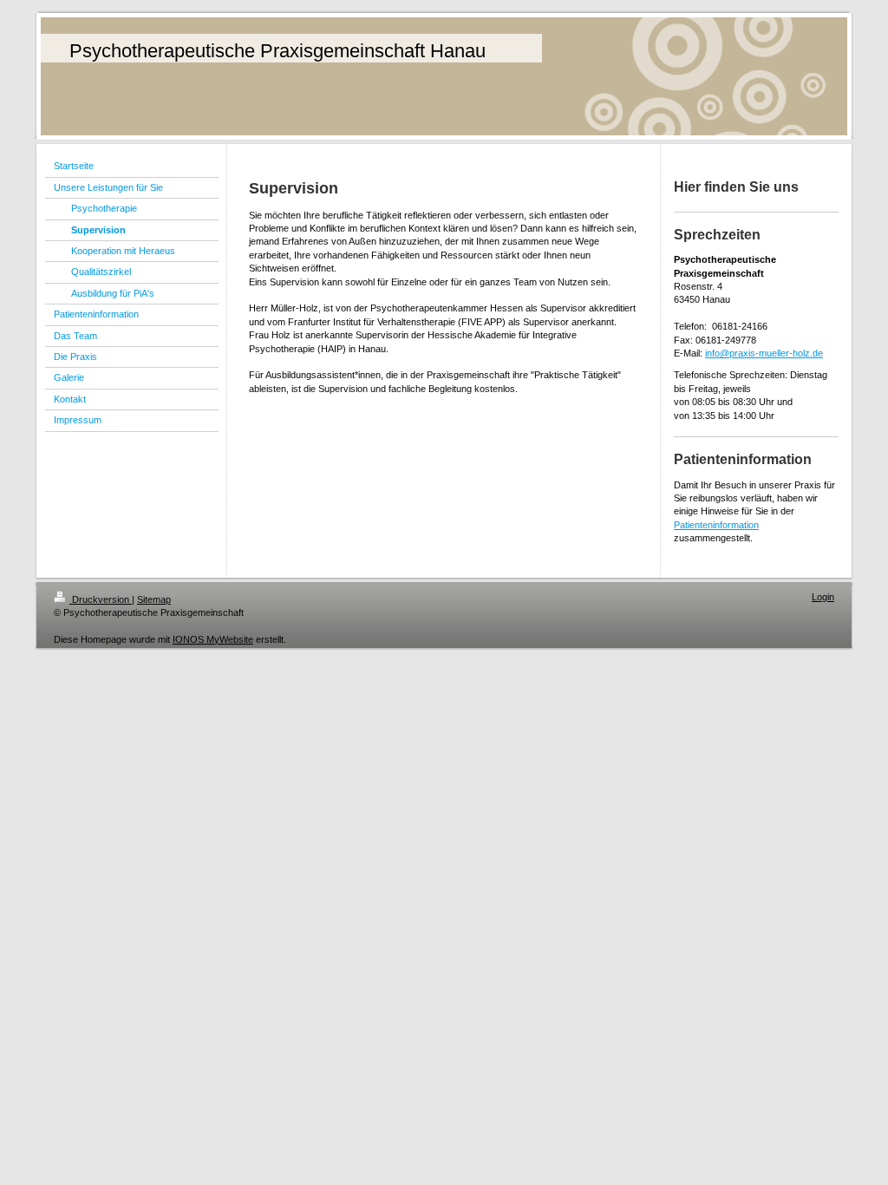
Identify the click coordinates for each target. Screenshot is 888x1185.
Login (823, 597)
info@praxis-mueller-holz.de (764, 353)
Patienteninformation (716, 525)
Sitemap (154, 599)
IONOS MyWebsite (213, 639)
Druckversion (100, 599)
